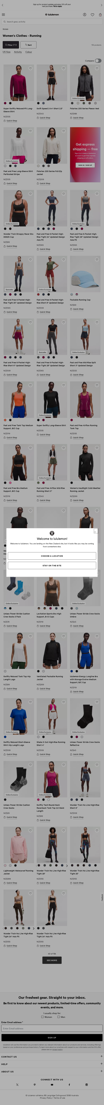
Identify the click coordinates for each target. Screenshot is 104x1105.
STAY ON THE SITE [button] (52, 565)
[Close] (96, 531)
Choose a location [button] (52, 555)
